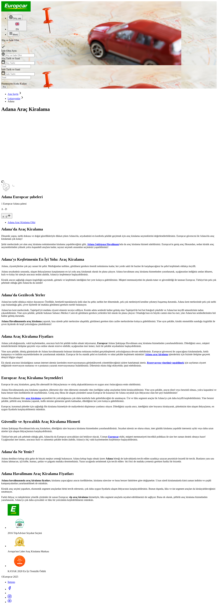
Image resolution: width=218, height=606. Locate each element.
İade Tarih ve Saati (10, 69)
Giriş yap (17, 18)
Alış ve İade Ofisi (10, 40)
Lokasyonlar (14, 98)
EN (17, 29)
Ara (4, 87)
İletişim (11, 582)
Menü (15, 34)
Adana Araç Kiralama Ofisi (21, 222)
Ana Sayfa (13, 94)
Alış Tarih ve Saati (10, 58)
